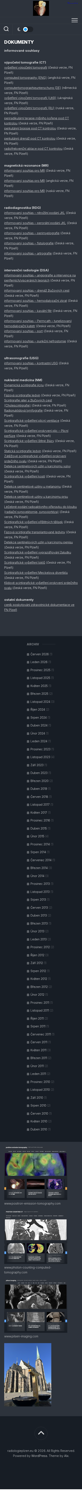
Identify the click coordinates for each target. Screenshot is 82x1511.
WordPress (39, 1456)
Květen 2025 (39, 686)
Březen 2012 (39, 987)
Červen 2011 (38, 1042)
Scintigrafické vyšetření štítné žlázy (29, 441)
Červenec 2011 (40, 1034)
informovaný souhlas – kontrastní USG (31, 363)
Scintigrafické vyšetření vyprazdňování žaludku (37, 552)
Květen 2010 (38, 1121)
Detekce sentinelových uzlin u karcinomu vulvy (37, 466)
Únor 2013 (37, 931)
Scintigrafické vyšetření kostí (24, 476)
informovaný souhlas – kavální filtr (28, 311)
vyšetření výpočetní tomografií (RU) (29, 108)
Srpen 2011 (37, 1026)
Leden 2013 (38, 939)
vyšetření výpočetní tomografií (25, 67)
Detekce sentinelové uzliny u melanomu (32, 486)
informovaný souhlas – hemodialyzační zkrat (35, 301)
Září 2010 (36, 1097)
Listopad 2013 (40, 892)
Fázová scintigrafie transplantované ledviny (34, 532)
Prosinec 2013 (40, 883)
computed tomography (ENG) (25, 78)
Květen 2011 (38, 1050)
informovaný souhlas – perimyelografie (32, 233)
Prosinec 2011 (39, 1002)
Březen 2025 (39, 693)
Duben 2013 (38, 915)
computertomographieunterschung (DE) (32, 88)
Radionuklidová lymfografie (23, 410)
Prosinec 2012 (40, 947)
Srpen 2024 (38, 717)
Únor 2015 (37, 836)
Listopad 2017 (40, 804)
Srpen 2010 (38, 1105)
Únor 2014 (37, 876)
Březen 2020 (39, 781)
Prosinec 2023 (40, 749)
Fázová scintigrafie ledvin (22, 395)
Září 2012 (36, 963)
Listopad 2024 (40, 701)
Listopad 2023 (40, 757)
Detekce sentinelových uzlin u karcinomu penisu (38, 542)
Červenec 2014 (41, 860)
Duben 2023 (39, 773)
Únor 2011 (37, 1066)
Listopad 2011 (39, 1010)
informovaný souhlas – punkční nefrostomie (35, 341)
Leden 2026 (39, 662)
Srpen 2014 (38, 852)
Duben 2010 (38, 1129)
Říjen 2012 (37, 955)
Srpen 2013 (38, 899)
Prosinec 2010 (40, 1082)
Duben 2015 (38, 828)
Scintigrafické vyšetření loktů (24, 562)
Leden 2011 (38, 1074)
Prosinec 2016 (40, 820)
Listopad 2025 (40, 678)
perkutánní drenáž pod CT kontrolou (29, 138)
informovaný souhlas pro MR (24, 171)
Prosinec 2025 (40, 670)
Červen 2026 (39, 654)
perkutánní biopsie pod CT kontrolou (30, 128)
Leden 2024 (38, 741)
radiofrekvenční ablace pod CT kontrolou (33, 149)
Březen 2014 (39, 868)
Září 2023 (37, 765)
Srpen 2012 (38, 971)
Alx (66, 1456)
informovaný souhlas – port (23, 331)
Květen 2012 (38, 979)
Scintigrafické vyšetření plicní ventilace (31, 421)
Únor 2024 (37, 733)
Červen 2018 (39, 796)
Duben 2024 (39, 725)
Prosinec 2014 (40, 844)
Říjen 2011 (37, 1018)
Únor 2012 (37, 994)
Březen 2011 (38, 1058)
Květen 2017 (38, 812)
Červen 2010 (39, 1113)
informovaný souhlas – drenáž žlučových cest (36, 290)
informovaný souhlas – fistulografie (29, 243)
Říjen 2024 (37, 709)
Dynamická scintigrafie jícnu (24, 385)
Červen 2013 (39, 907)
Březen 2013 (39, 923)
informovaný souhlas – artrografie (28, 253)
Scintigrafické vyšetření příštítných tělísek (33, 522)
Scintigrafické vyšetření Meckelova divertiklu (36, 573)
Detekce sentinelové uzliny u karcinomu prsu (36, 497)
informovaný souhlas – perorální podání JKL (35, 223)
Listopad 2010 (40, 1089)
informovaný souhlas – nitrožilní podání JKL (34, 213)
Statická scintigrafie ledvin (22, 451)
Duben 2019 (38, 788)
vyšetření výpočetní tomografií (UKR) (30, 98)
